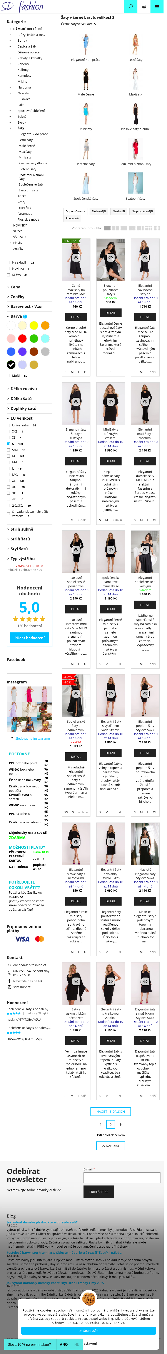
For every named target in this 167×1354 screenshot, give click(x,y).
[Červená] (22, 338)
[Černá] (11, 364)
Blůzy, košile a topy (31, 35)
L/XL (19, 474)
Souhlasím (91, 1331)
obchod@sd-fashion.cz (29, 965)
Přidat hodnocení (30, 637)
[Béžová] (22, 325)
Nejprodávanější (142, 211)
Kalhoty (23, 70)
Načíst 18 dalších (111, 1111)
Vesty (21, 202)
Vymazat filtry (28, 566)
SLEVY (17, 231)
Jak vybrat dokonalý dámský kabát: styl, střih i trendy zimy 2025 (55, 1282)
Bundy (22, 40)
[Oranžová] (45, 325)
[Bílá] (11, 325)
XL (18, 481)
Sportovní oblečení (31, 111)
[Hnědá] (34, 351)
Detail (76, 317)
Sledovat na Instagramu (32, 738)
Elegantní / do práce (33, 134)
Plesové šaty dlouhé (33, 163)
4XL (17, 499)
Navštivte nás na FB (27, 981)
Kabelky (23, 64)
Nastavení (89, 1343)
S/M (18, 450)
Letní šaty (26, 140)
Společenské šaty (31, 184)
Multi (19, 375)
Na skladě (23, 262)
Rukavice (24, 99)
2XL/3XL (21, 505)
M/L (18, 462)
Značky (18, 249)
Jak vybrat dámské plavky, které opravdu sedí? (42, 1222)
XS (17, 437)
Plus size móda (28, 219)
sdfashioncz (22, 987)
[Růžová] (11, 338)
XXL (18, 487)
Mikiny (22, 81)
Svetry (22, 122)
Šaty (21, 128)
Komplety (24, 75)
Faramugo (25, 213)
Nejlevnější (99, 211)
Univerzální (24, 425)
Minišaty (25, 157)
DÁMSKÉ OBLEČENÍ (27, 29)
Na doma (24, 87)
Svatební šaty (28, 190)
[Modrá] (11, 351)
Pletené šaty (27, 169)
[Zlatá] (34, 364)
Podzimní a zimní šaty (31, 177)
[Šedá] (45, 351)
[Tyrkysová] (45, 338)
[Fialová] (22, 351)
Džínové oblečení (30, 52)
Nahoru (112, 1146)
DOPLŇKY (25, 208)
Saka (21, 105)
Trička (22, 196)
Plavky (17, 243)
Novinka (20, 268)
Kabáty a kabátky (30, 58)
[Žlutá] (34, 325)
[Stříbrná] (22, 364)
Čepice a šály (27, 46)
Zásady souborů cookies (57, 1319)
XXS (17, 431)
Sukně (22, 116)
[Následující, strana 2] (110, 1124)
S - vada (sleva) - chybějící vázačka (30, 513)
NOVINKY (20, 225)
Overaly (23, 93)
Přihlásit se (98, 1192)
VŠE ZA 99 (20, 237)
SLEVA (20, 275)
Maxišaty (25, 152)
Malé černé (27, 146)
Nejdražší (119, 211)
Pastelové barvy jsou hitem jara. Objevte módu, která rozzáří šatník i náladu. (64, 1252)
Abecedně (72, 218)
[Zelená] (34, 338)
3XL (17, 493)
